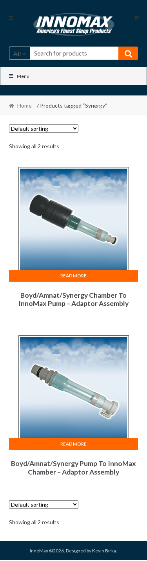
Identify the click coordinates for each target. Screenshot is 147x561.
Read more (73, 276)
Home (24, 105)
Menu (23, 76)
